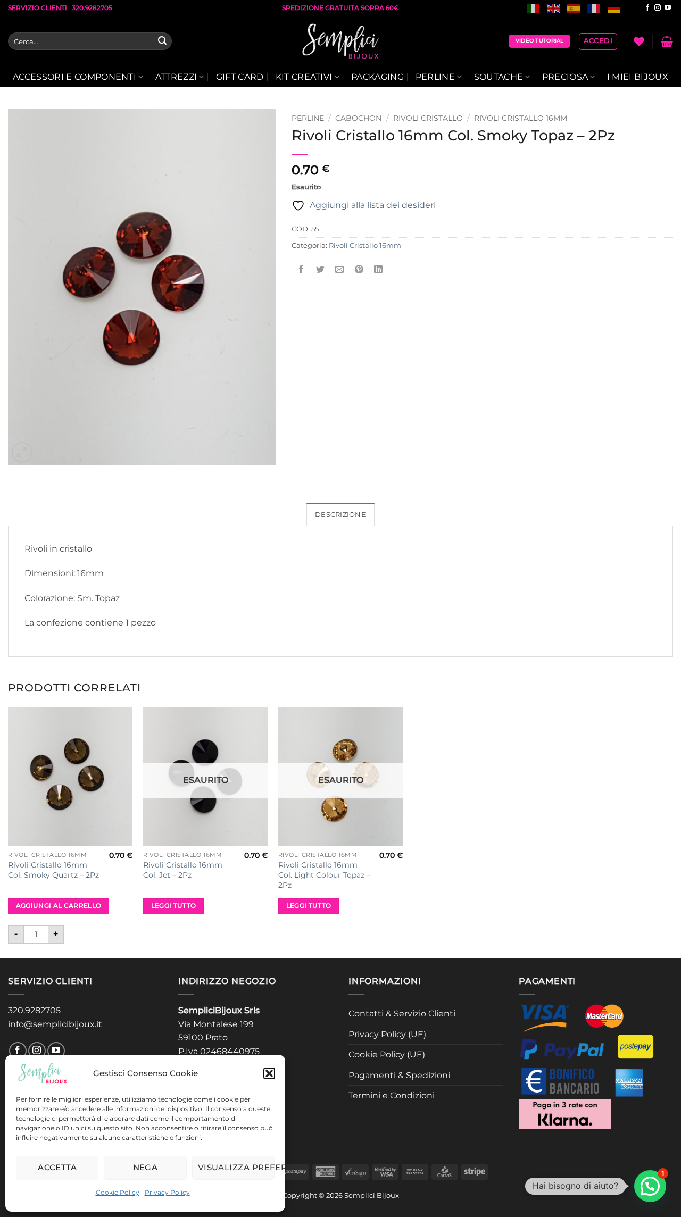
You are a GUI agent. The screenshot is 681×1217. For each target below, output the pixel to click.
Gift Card (240, 77)
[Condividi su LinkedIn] (378, 269)
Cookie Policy (117, 1192)
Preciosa (565, 77)
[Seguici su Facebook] (647, 8)
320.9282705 (34, 1010)
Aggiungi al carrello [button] (59, 906)
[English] (554, 8)
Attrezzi (176, 77)
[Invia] (162, 41)
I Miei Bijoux (637, 77)
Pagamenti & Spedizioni (399, 1075)
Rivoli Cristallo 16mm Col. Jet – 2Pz (182, 870)
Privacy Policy (167, 1192)
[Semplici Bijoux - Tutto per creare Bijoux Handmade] (340, 41)
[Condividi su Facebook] (301, 269)
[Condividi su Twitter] (320, 269)
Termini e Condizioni (391, 1095)
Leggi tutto (173, 906)
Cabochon (358, 118)
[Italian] (534, 8)
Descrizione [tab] (340, 515)
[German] (614, 8)
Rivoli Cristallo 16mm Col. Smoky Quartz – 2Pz (53, 870)
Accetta (57, 1167)
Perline (435, 77)
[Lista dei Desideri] (639, 41)
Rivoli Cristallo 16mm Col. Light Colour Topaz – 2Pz (324, 874)
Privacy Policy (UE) (387, 1034)
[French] (594, 8)
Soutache (499, 77)
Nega (145, 1167)
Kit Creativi (304, 77)
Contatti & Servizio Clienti (401, 1013)
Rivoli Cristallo (428, 118)
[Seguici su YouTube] (668, 8)
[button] (269, 1073)
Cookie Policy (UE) (386, 1054)
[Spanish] (574, 8)
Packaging (377, 77)
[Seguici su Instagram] (657, 8)
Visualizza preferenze (236, 1167)
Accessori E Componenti (74, 77)
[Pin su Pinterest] (359, 269)
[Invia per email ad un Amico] (339, 269)
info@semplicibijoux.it (55, 1024)
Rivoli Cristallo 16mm (520, 118)
